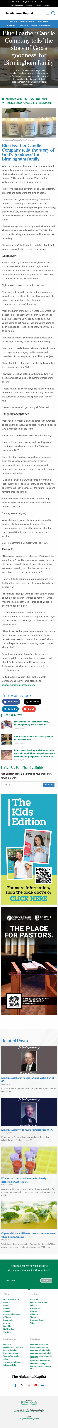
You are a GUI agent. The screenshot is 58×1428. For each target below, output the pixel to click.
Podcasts (33, 1311)
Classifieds (23, 26)
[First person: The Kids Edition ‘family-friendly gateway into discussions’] (6, 724)
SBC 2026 (13, 21)
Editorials (33, 1305)
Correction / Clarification (12, 1362)
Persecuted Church (37, 1320)
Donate (5, 1305)
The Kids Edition (27, 21)
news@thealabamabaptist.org (29, 1419)
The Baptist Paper (39, 2)
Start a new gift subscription (40, 1350)
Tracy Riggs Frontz (37, 99)
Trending (11, 26)
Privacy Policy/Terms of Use (24, 1412)
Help (37, 1412)
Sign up (48, 785)
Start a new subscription (39, 1344)
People (48, 103)
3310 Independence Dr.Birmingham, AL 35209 (29, 1403)
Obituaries (34, 1314)
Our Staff (6, 1311)
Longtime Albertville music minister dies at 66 (27, 1130)
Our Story (6, 1308)
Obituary (6, 1359)
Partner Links (8, 1320)
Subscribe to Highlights (38, 1364)
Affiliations (7, 1317)
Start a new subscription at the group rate (41, 1357)
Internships (7, 1326)
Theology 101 (35, 1317)
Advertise (6, 1323)
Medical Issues (36, 103)
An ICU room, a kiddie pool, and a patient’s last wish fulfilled (33, 738)
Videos (32, 1323)
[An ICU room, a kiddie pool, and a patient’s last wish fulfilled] (6, 739)
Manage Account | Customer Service (40, 1367)
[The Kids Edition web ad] (29, 849)
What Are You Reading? (11, 1356)
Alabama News (35, 1308)
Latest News (42, 21)
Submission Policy (10, 1365)
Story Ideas (7, 1344)
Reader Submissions (10, 1353)
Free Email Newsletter (41, 26)
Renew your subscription (39, 1347)
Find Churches (8, 1329)
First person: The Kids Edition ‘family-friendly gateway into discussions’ (32, 723)
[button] (53, 13)
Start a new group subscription (41, 1353)
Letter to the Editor (10, 1350)
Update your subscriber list (40, 1361)
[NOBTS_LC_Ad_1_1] (29, 961)
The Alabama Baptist (20, 2)
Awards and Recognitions (12, 1314)
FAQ (42, 1412)
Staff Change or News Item (13, 1347)
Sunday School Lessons (38, 1302)
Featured (10, 103)
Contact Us (7, 1302)
